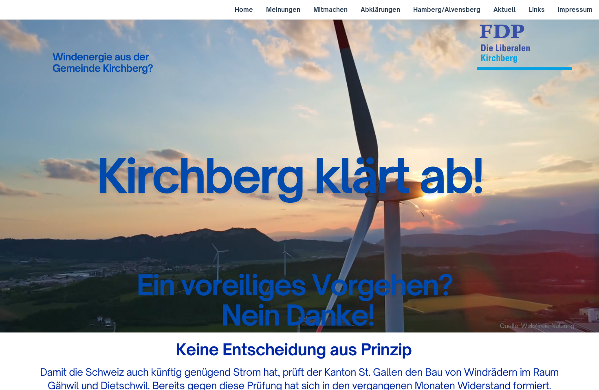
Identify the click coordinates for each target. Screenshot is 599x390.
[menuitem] (244, 10)
